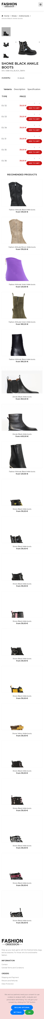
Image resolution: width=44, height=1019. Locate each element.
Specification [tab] (33, 89)
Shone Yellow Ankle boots (22, 733)
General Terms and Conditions (13, 968)
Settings (17, 1012)
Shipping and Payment (10, 977)
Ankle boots (24, 16)
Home (6, 16)
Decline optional (22, 1007)
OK (29, 1012)
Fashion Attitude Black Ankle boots (22, 210)
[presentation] (16, 42)
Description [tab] (19, 89)
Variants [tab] (8, 89)
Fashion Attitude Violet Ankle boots (22, 284)
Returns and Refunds (10, 981)
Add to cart (34, 108)
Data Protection (8, 984)
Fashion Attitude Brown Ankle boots (22, 247)
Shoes (14, 16)
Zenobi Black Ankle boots (22, 397)
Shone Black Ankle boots (22, 509)
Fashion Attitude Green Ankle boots (22, 322)
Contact (5, 964)
